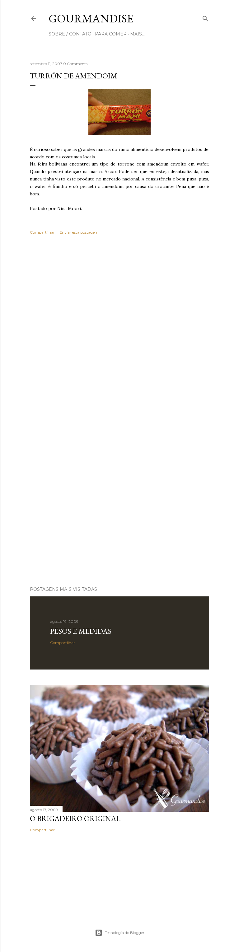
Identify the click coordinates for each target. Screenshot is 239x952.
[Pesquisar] (205, 17)
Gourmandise (91, 18)
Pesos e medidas (80, 631)
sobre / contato (70, 34)
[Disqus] (119, 330)
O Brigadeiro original (75, 818)
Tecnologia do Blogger (124, 932)
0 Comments (75, 63)
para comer (111, 34)
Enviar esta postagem (79, 232)
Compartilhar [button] (42, 232)
